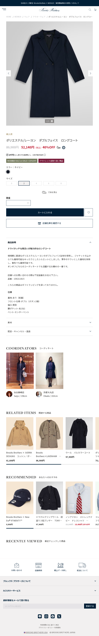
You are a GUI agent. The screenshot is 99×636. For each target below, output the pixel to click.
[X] (59, 616)
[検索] (90, 9)
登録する (90, 606)
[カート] (95, 9)
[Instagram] (46, 616)
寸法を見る (52, 192)
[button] (4, 10)
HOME (8, 16)
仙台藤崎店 (19, 392)
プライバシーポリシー (46, 627)
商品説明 (12, 242)
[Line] (40, 616)
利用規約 (57, 627)
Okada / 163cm (50, 395)
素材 (10, 322)
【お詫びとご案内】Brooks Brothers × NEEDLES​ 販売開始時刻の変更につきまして (49, 3)
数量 (8, 197)
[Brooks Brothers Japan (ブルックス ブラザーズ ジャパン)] (49, 9)
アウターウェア (39, 16)
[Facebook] (53, 616)
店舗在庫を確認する (52, 223)
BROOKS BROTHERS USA (37, 632)
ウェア (27, 16)
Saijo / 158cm (20, 395)
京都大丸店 (48, 392)
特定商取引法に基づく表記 (49, 625)
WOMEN (17, 16)
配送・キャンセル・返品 (19, 331)
